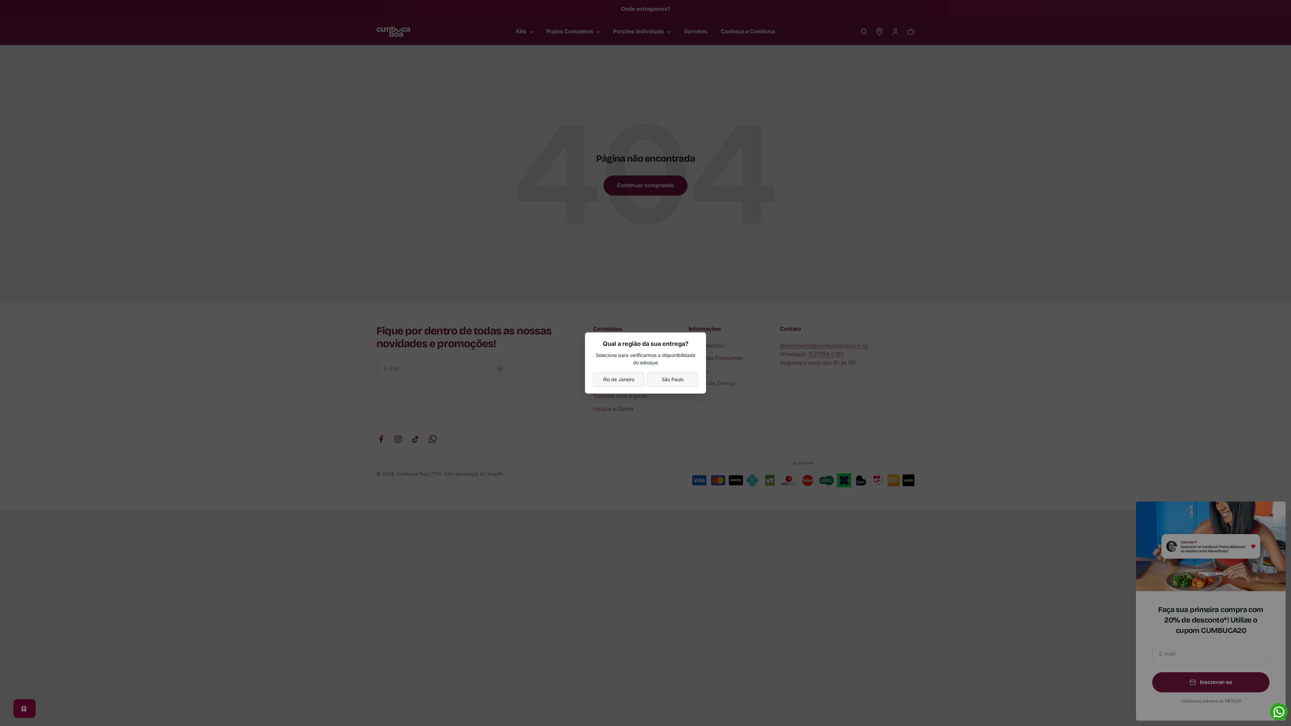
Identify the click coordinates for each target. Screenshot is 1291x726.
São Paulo (672, 379)
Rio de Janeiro (618, 379)
